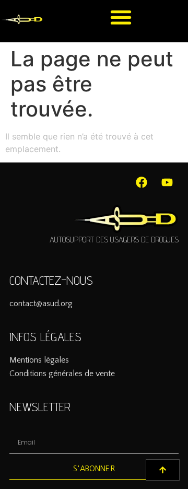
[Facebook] (141, 182)
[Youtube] (167, 182)
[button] (121, 17)
